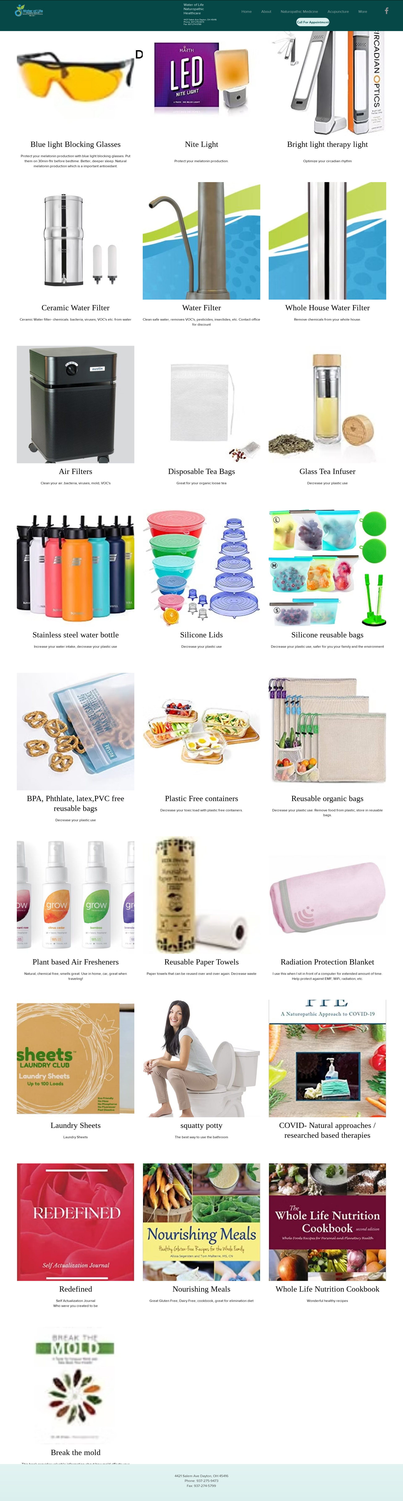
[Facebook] (386, 10)
